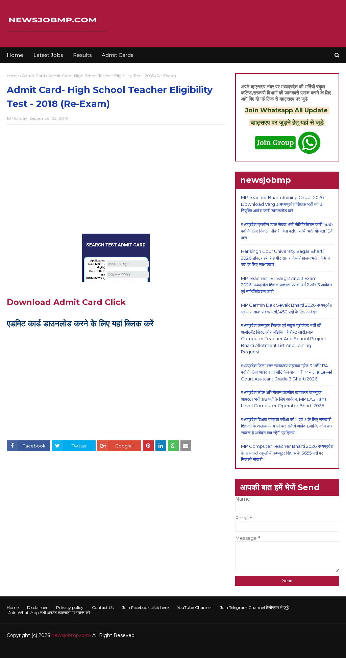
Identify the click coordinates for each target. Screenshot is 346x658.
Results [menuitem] (82, 55)
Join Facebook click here (145, 607)
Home (13, 75)
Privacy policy (69, 607)
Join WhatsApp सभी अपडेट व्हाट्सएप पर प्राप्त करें (49, 612)
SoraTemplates (43, 648)
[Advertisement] (116, 178)
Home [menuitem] (15, 55)
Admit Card (33, 75)
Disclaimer (37, 607)
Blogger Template (108, 648)
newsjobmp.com (71, 635)
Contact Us (103, 607)
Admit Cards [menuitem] (117, 55)
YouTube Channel (194, 607)
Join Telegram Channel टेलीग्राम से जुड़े (254, 607)
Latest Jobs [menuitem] (48, 55)
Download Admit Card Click (66, 302)
